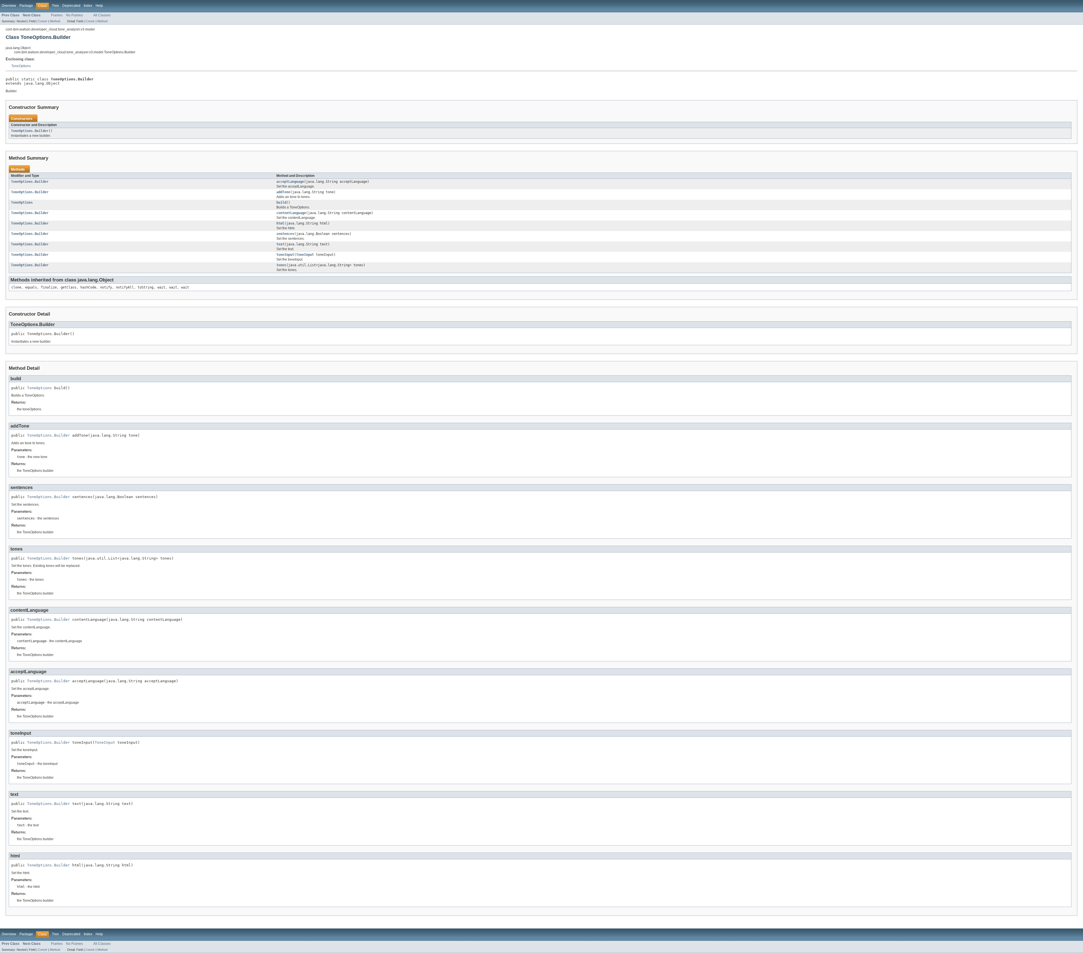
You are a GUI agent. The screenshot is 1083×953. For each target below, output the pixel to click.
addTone (283, 192)
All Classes (102, 15)
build (281, 202)
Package (26, 6)
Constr (42, 21)
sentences (285, 234)
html (280, 223)
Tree (55, 6)
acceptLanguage (290, 182)
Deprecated (71, 6)
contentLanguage (291, 213)
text (280, 244)
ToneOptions (21, 66)
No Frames (74, 15)
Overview (9, 6)
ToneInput (305, 255)
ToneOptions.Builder (30, 131)
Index (88, 6)
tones (281, 265)
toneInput (285, 255)
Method (55, 21)
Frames (57, 15)
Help (99, 6)
